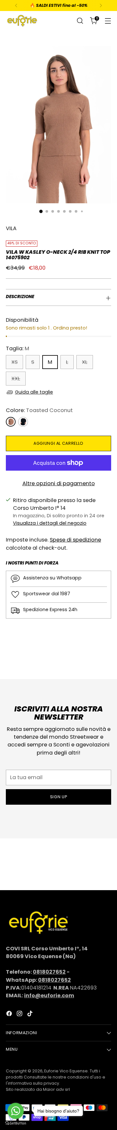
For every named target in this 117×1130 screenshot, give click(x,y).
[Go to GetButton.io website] (15, 1123)
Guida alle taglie (34, 392)
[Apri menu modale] (107, 21)
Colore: (39, 410)
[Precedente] (16, 5)
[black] (23, 422)
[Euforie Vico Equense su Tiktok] (30, 1014)
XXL (15, 378)
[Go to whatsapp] (15, 1111)
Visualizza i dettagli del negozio (49, 523)
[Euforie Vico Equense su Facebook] (10, 1014)
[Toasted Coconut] (11, 422)
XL (84, 362)
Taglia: (17, 348)
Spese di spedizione (75, 539)
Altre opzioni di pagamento (58, 483)
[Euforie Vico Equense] (22, 21)
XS (14, 362)
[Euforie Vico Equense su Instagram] (20, 1014)
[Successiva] (101, 5)
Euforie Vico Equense (66, 1071)
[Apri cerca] (79, 21)
